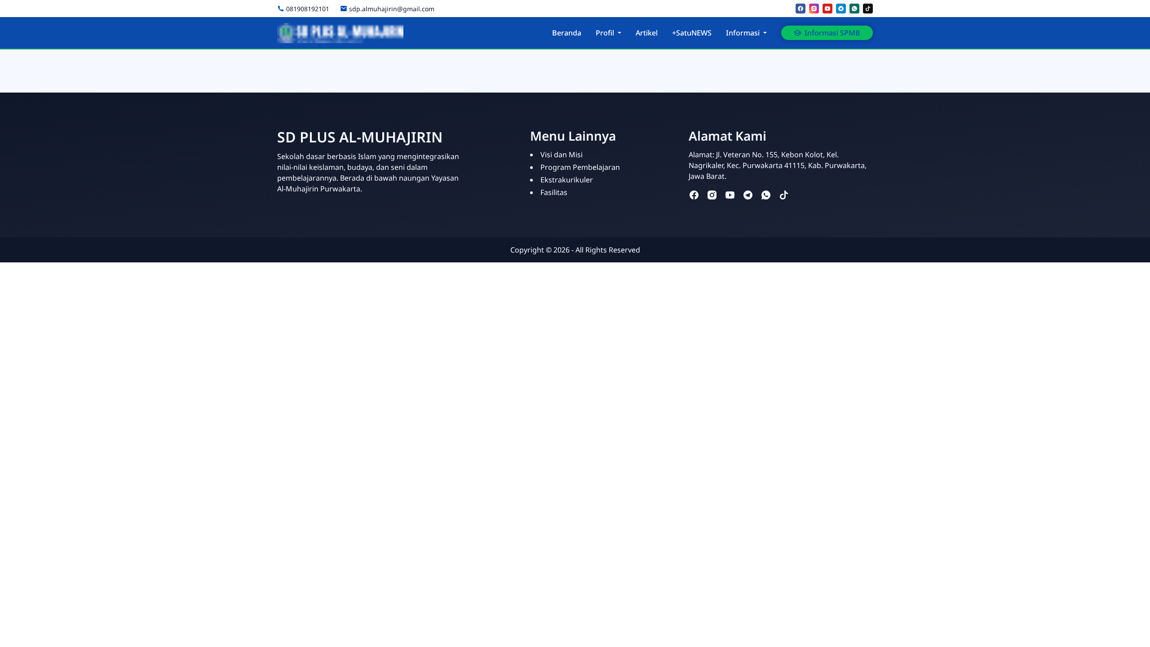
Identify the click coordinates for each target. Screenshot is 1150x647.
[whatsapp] (854, 8)
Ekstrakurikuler (566, 180)
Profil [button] (605, 33)
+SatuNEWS (692, 33)
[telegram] (841, 8)
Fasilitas (553, 192)
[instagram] (814, 8)
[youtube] (827, 8)
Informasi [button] (743, 33)
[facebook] (800, 8)
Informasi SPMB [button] (832, 33)
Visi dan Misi (561, 155)
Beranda (566, 33)
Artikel (647, 33)
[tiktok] (868, 8)
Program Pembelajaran (580, 167)
